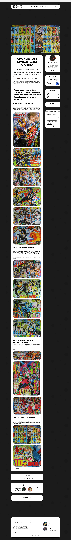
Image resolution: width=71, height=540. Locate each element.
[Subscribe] (57, 83)
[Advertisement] (35, 17)
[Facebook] (21, 478)
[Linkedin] (27, 478)
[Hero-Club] (17, 6)
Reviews (46, 6)
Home (29, 6)
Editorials (36, 6)
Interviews (42, 6)
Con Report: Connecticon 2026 (52, 528)
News (32, 6)
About (31, 522)
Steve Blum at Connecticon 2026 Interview (52, 523)
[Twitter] (24, 478)
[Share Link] (32, 478)
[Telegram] (29, 478)
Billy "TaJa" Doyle (23, 78)
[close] (70, 1)
